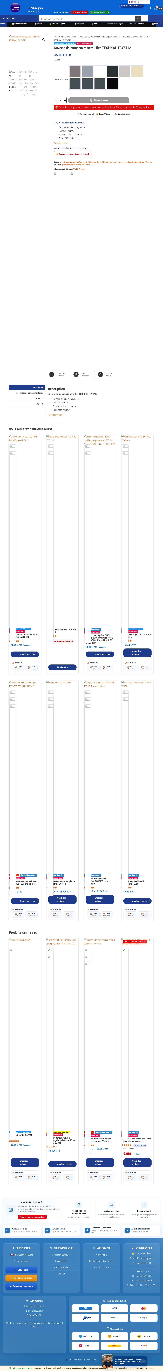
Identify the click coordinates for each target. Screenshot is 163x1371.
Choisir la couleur (61, 80)
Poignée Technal (84, 165)
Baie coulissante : (69, 36)
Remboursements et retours (101, 1261)
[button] (43, 39)
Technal (81, 169)
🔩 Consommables (137, 24)
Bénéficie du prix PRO (83, 162)
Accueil (57, 36)
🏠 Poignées (79, 24)
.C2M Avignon (35, 8)
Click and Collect (101, 1267)
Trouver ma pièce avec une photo (32, 1217)
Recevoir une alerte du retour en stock (72, 154)
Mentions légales (61, 1267)
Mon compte (101, 1254)
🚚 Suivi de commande (61, 12)
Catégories (10, 18)
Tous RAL (149, 162)
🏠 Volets (38, 24)
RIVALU (75, 169)
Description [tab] (38, 387)
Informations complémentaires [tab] (29, 393)
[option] (75, 71)
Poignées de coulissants (89, 36)
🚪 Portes (95, 24)
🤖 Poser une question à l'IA (100, 12)
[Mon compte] (150, 8)
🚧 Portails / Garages (114, 24)
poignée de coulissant (70, 165)
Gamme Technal (97, 162)
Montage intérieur (109, 36)
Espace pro (23, 1269)
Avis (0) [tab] (40, 404)
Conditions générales (61, 1254)
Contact (61, 1273)
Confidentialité (61, 1261)
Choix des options (136, 653)
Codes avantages (21, 1261)
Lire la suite (62, 667)
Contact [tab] (39, 398)
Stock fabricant (139, 162)
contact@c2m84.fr (143, 1276)
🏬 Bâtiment (156, 24)
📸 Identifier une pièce (79, 12)
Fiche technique (61, 143)
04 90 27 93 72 (143, 1271)
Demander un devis (23, 1278)
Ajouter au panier (101, 100)
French (135, 2)
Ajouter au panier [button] (27, 654)
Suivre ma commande (23, 1286)
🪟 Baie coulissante (19, 24)
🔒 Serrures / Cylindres (58, 24)
